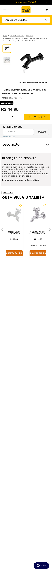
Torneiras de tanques (37, 38)
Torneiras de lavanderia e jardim (16, 38)
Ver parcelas (7, 103)
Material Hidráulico (17, 35)
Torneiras (29, 35)
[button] (31, 62)
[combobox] (26, 20)
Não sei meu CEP (9, 136)
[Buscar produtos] (46, 20)
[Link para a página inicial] (4, 35)
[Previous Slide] (5, 2)
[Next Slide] (46, 2)
